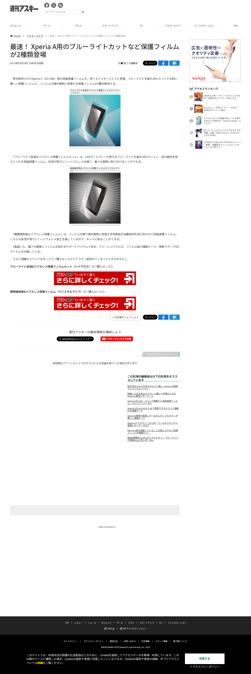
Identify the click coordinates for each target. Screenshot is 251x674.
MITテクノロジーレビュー (135, 628)
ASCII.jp (111, 628)
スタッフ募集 (161, 641)
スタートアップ (110, 25)
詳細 (40, 663)
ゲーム (47, 25)
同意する (204, 658)
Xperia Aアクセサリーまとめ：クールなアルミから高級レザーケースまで (152, 424)
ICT (141, 25)
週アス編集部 (130, 63)
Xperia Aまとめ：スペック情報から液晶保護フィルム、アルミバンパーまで (152, 402)
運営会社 (114, 641)
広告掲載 (145, 641)
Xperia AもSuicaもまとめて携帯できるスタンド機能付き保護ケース (153, 409)
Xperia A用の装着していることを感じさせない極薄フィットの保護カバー (152, 431)
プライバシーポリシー (93, 641)
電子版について (180, 641)
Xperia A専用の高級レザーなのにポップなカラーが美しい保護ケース (152, 416)
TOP (67, 622)
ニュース (92, 622)
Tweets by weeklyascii (107, 527)
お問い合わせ (129, 641)
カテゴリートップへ (162, 354)
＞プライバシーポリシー (205, 666)
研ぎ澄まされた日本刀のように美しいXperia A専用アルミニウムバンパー (152, 387)
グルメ (78, 25)
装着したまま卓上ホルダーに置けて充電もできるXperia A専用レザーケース (151, 394)
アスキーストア (172, 25)
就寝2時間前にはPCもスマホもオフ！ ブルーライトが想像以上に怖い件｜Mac (152, 439)
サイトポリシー (71, 641)
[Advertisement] (179, 9)
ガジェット (15, 25)
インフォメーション (204, 25)
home (17, 35)
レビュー (78, 622)
